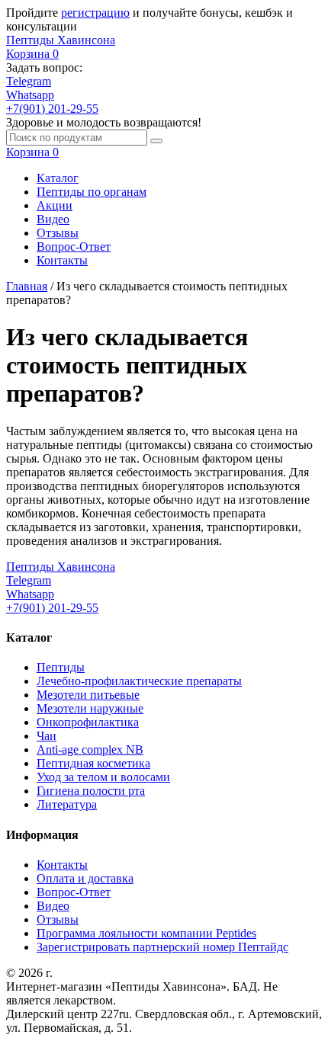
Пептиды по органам (91, 191)
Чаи (46, 735)
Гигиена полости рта (91, 790)
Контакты (62, 260)
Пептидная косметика (93, 763)
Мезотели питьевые (88, 694)
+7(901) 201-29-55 (52, 108)
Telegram (28, 81)
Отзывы (58, 232)
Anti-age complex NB (90, 749)
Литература (67, 804)
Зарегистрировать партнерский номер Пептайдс (162, 946)
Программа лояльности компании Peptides (146, 933)
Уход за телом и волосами (103, 776)
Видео (53, 219)
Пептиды (61, 667)
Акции (54, 205)
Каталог (58, 177)
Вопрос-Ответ (74, 246)
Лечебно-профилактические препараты (139, 680)
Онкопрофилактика (88, 722)
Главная (26, 286)
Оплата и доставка (85, 878)
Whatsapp (30, 94)
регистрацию (95, 12)
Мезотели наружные (90, 708)
